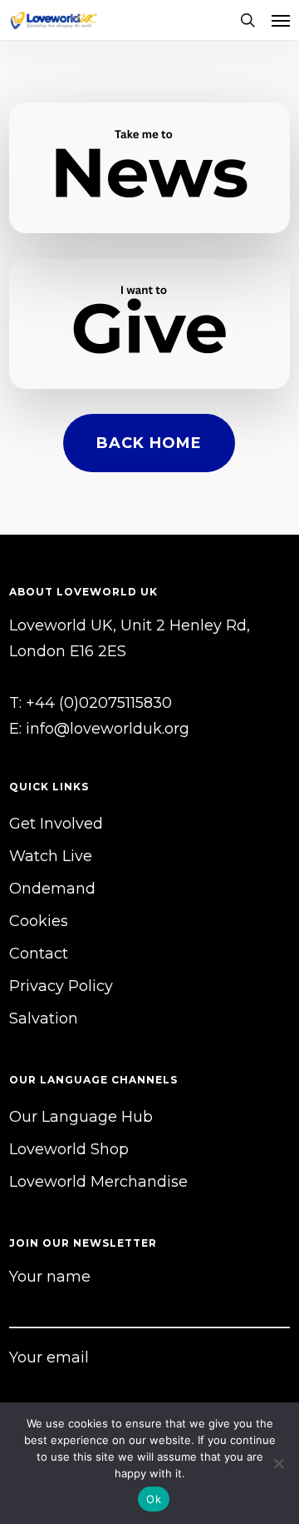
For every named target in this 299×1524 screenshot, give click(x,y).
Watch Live (50, 856)
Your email (49, 1357)
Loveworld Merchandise (98, 1182)
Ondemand (52, 888)
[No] (278, 1463)
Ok (153, 1499)
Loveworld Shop (69, 1149)
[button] (281, 20)
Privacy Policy (61, 986)
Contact (38, 953)
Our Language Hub (81, 1117)
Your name (50, 1277)
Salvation (43, 1018)
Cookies (38, 921)
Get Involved (56, 823)
